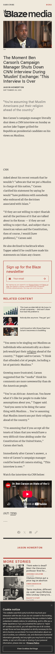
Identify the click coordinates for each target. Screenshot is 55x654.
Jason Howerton (13, 88)
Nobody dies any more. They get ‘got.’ (35, 318)
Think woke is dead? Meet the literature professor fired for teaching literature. (36, 568)
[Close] (52, 605)
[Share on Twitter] (24, 532)
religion (31, 351)
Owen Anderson (33, 584)
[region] (27, 627)
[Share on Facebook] (18, 532)
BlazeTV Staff (33, 598)
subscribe (8, 5)
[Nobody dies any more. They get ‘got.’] (10, 321)
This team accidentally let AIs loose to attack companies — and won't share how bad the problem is (35, 310)
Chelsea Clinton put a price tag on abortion (37, 579)
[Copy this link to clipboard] (36, 532)
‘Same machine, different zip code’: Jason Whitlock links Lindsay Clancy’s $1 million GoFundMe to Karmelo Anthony (38, 592)
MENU (49, 5)
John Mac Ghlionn (34, 574)
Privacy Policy (34, 285)
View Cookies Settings (27, 649)
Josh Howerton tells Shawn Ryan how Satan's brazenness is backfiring (35, 329)
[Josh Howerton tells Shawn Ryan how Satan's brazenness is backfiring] (10, 331)
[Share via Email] (30, 532)
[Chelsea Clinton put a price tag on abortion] (13, 582)
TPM (13, 513)
